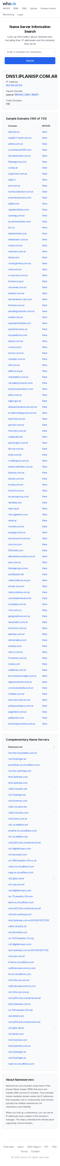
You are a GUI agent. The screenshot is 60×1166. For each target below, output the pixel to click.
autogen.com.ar (17, 532)
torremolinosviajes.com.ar (22, 675)
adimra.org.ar (15, 371)
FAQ (54, 1146)
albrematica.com (17, 640)
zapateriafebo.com (18, 209)
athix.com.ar (15, 394)
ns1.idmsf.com (16, 1033)
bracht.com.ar (16, 490)
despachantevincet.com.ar (22, 406)
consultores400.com (19, 149)
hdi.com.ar (14, 365)
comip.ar (13, 167)
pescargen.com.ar (18, 442)
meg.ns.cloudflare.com (20, 872)
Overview (8, 1146)
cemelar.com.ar (16, 359)
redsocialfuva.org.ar (19, 580)
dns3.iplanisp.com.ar (19, 1004)
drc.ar (11, 227)
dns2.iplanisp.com (18, 776)
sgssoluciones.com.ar (20, 681)
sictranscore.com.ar (19, 538)
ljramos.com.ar (16, 472)
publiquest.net (16, 574)
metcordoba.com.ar (19, 592)
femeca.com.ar (16, 305)
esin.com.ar (14, 562)
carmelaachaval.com (19, 598)
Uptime (33, 8)
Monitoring (8, 14)
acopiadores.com (17, 335)
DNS (24, 8)
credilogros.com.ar (18, 460)
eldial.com (13, 203)
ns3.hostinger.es (17, 1057)
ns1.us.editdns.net (18, 836)
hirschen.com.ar (17, 430)
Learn (20, 1146)
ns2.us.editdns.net (18, 824)
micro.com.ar (15, 652)
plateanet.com (16, 717)
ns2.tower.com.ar (17, 818)
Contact (35, 1151)
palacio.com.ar (16, 293)
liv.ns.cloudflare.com (19, 974)
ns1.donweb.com (17, 854)
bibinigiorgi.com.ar (18, 568)
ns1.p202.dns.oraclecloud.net (24, 1021)
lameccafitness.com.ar (20, 466)
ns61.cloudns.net (17, 806)
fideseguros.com (17, 161)
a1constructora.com (19, 699)
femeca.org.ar (16, 281)
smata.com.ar (15, 317)
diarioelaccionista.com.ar (21, 556)
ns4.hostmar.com (17, 800)
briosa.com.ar (15, 484)
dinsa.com (13, 257)
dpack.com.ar (15, 341)
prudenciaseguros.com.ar (22, 412)
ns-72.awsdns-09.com (20, 896)
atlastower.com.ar (18, 239)
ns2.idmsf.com (16, 1015)
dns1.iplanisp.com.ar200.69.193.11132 (28, 950)
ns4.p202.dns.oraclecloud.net (24, 908)
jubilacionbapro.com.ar (21, 705)
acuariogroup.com (18, 496)
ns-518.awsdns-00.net (20, 1010)
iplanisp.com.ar (16, 634)
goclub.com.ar (16, 424)
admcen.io (14, 131)
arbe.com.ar (15, 454)
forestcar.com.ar (17, 657)
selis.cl (11, 179)
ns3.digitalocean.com (19, 944)
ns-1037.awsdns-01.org (21, 938)
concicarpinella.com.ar (20, 687)
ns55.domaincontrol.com (22, 986)
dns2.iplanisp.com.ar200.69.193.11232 (28, 920)
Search (30, 60)
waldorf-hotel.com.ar (20, 137)
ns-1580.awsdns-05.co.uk (22, 860)
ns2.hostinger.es (17, 1051)
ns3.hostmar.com (17, 1039)
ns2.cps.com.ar (16, 956)
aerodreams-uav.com (20, 299)
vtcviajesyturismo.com (20, 382)
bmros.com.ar (16, 353)
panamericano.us (17, 329)
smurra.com (15, 544)
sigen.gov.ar (14, 400)
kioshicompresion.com (20, 388)
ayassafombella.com (19, 323)
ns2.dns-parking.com (19, 914)
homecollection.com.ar (20, 191)
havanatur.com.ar (18, 622)
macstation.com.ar (18, 376)
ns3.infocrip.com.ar (19, 980)
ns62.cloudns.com (18, 812)
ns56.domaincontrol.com (22, 968)
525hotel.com (15, 550)
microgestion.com (18, 514)
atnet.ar (12, 520)
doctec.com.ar (16, 478)
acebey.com (15, 646)
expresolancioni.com (19, 197)
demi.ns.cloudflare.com (21, 902)
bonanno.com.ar (17, 628)
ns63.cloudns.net (17, 788)
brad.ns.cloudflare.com (21, 962)
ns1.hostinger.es (17, 794)
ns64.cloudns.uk (17, 926)
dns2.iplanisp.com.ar (19, 1045)
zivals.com (14, 663)
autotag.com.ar (16, 215)
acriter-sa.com (16, 586)
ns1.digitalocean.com (19, 848)
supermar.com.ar (17, 173)
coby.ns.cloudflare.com (21, 866)
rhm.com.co (15, 610)
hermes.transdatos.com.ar (22, 752)
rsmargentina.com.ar (19, 263)
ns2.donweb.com (17, 932)
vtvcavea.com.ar (17, 287)
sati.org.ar (13, 508)
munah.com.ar (16, 526)
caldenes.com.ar (17, 669)
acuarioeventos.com (19, 221)
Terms (24, 1151)
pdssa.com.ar (15, 143)
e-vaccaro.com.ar (18, 275)
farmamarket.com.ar (19, 155)
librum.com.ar (16, 448)
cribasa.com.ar (16, 693)
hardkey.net (14, 502)
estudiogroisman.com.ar (21, 311)
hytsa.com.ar (15, 245)
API (46, 1146)
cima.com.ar (15, 269)
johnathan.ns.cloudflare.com (24, 764)
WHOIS (6, 8)
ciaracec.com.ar (17, 251)
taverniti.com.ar (16, 418)
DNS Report (34, 1146)
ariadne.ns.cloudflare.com (22, 830)
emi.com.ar (14, 185)
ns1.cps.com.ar (16, 884)
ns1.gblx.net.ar (16, 1027)
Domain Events (48, 8)
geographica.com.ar (19, 616)
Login (20, 14)
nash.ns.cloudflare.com (21, 1063)
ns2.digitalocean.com (19, 890)
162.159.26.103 (14, 85)
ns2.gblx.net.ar (16, 878)
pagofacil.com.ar (17, 711)
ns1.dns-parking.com (19, 770)
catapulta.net (15, 436)
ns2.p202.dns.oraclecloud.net (24, 998)
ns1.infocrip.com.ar (18, 992)
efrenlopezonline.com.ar (21, 723)
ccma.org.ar (15, 347)
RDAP (16, 8)
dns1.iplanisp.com (18, 782)
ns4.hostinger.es (17, 758)
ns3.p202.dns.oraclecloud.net (24, 842)
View (44, 131)
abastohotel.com (17, 233)
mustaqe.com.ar (17, 604)
